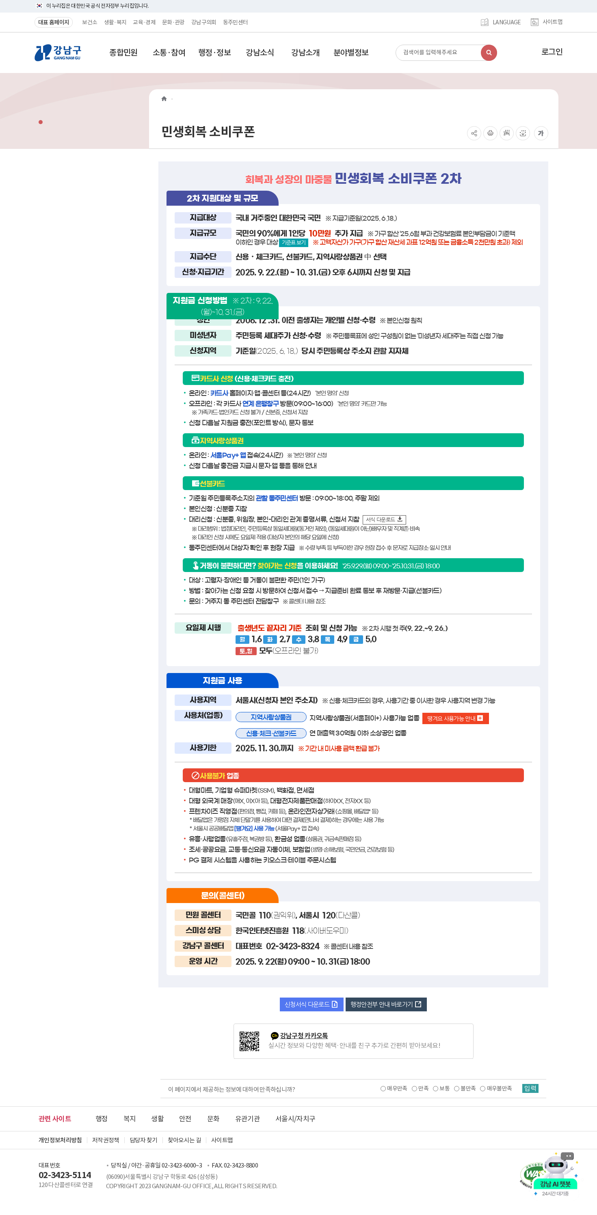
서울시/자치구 (295, 1118)
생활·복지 (115, 22)
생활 (157, 1118)
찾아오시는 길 (184, 1140)
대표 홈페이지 (53, 22)
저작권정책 (105, 1140)
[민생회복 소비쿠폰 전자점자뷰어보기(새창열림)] (506, 133)
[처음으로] (164, 98)
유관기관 (247, 1118)
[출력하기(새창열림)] (490, 133)
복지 (129, 1118)
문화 (213, 1118)
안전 (185, 1118)
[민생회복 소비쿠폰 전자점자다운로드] (522, 133)
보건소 (89, 22)
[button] (123, 52)
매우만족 (397, 1088)
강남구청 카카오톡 (304, 1036)
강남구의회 (203, 22)
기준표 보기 (293, 242)
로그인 (551, 52)
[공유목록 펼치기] (474, 133)
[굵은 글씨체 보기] (541, 133)
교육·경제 (144, 22)
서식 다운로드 (381, 519)
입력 (530, 1088)
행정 (101, 1118)
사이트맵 (552, 22)
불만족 (468, 1088)
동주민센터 (235, 22)
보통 (444, 1088)
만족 (423, 1088)
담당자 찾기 (144, 1140)
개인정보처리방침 (60, 1140)
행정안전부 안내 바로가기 (382, 1004)
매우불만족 (499, 1088)
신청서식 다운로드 (308, 1004)
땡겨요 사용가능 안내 (451, 718)
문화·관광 (173, 22)
